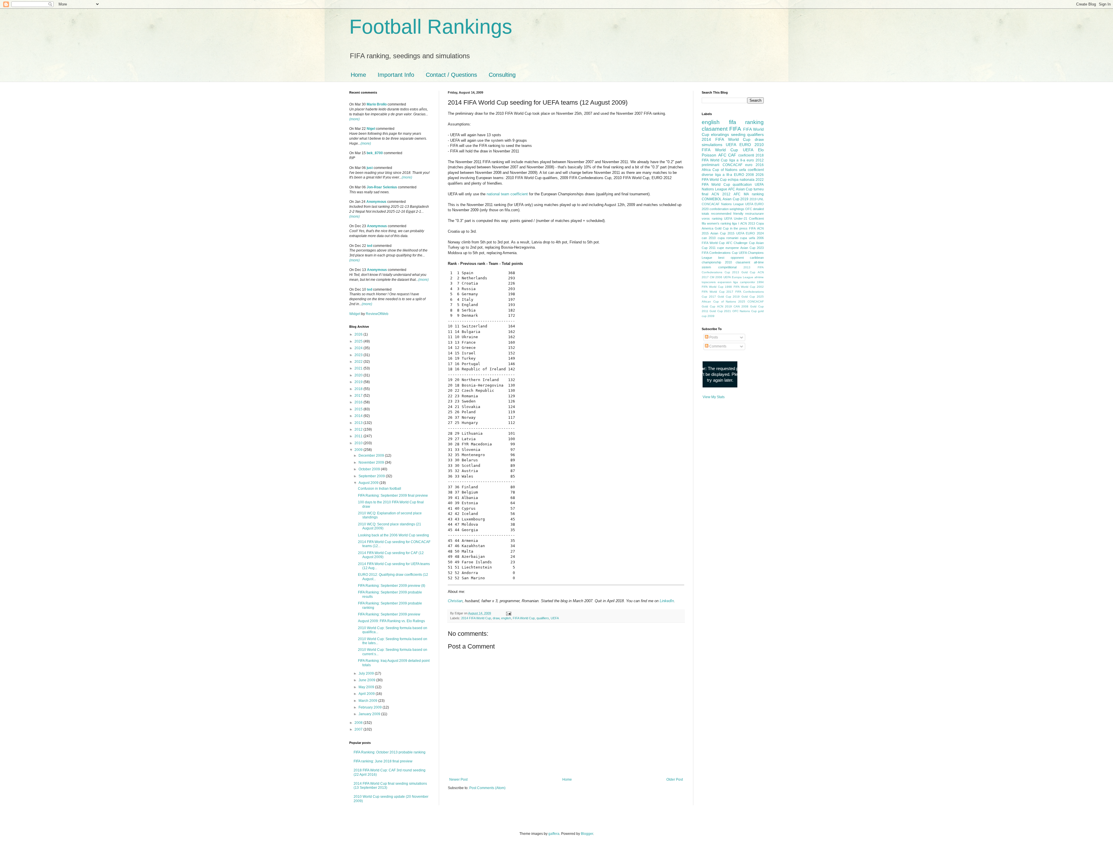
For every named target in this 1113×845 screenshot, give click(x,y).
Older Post (674, 779)
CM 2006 (716, 277)
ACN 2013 (747, 223)
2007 (358, 729)
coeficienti (746, 155)
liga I (735, 223)
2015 (358, 409)
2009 (358, 450)
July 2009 (367, 673)
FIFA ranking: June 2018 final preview (383, 761)
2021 (358, 368)
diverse (707, 175)
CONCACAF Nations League (723, 204)
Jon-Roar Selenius (382, 187)
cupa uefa (747, 238)
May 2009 (367, 687)
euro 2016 (754, 165)
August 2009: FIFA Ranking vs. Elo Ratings (391, 621)
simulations (712, 144)
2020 (358, 375)
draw (496, 618)
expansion (725, 282)
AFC (722, 155)
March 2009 (368, 701)
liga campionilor (744, 282)
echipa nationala (741, 180)
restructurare (754, 213)
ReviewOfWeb (377, 314)
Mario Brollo (377, 104)
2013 (358, 423)
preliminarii (710, 165)
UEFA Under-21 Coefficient (744, 218)
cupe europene (728, 248)
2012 (358, 429)
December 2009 (372, 456)
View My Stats (714, 397)
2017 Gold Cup (720, 296)
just (370, 168)
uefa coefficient (751, 170)
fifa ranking (746, 122)
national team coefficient (507, 194)
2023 (358, 355)
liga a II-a (737, 160)
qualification (742, 185)
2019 (358, 382)
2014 (358, 416)
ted (369, 246)
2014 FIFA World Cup (476, 618)
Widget (355, 314)
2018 (358, 389)
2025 (358, 341)
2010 (358, 443)
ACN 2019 (724, 306)
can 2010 (709, 238)
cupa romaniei (728, 238)
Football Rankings (430, 26)
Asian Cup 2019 (735, 199)
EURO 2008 (744, 175)
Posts (713, 337)
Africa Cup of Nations (719, 170)
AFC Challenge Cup (740, 243)
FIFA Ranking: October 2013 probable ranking (389, 752)
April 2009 (367, 694)
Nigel (371, 129)
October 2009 (370, 469)
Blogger (587, 834)
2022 (358, 362)
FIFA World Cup (524, 618)
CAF (732, 155)
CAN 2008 (741, 306)
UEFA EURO (738, 144)
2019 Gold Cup (744, 296)
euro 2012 (755, 160)
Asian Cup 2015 (722, 233)
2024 (358, 348)
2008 (358, 723)
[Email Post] (508, 613)
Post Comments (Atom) (487, 788)
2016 (358, 402)
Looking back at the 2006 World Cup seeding (393, 535)
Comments (717, 346)
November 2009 (372, 462)
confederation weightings (727, 209)
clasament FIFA (721, 129)
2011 (358, 436)
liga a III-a (723, 175)
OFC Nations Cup (744, 311)
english (506, 618)
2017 (358, 396)
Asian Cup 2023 (752, 248)
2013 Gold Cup (743, 272)
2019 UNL (757, 199)
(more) (354, 119)
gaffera (553, 834)
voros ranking (712, 218)
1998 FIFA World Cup (740, 286)
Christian (455, 601)
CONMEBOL (712, 199)
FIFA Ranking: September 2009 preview (389, 614)
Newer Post (458, 779)
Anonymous (376, 202)
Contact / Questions (451, 75)
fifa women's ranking (716, 223)
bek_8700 (375, 153)
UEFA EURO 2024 (750, 233)
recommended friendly (727, 213)
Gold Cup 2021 (720, 311)
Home (358, 75)
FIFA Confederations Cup (720, 252)
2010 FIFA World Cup (733, 147)
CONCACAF (732, 165)
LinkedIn (667, 601)
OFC (748, 209)
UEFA (555, 618)
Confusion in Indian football (379, 489)
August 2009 (369, 483)
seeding (738, 134)
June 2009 (367, 680)
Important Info (396, 75)
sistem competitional (719, 267)
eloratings (720, 134)
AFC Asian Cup (740, 189)
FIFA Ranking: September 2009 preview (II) (391, 586)
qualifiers (543, 618)
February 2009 (371, 707)
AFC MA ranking (749, 194)
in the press (739, 228)
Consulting (502, 75)
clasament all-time (750, 262)
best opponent (730, 257)
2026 (358, 334)
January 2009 (370, 714)
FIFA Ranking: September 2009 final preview (393, 495)
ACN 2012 (721, 194)
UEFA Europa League (738, 277)
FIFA (752, 228)
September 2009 (372, 476)
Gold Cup (722, 228)
